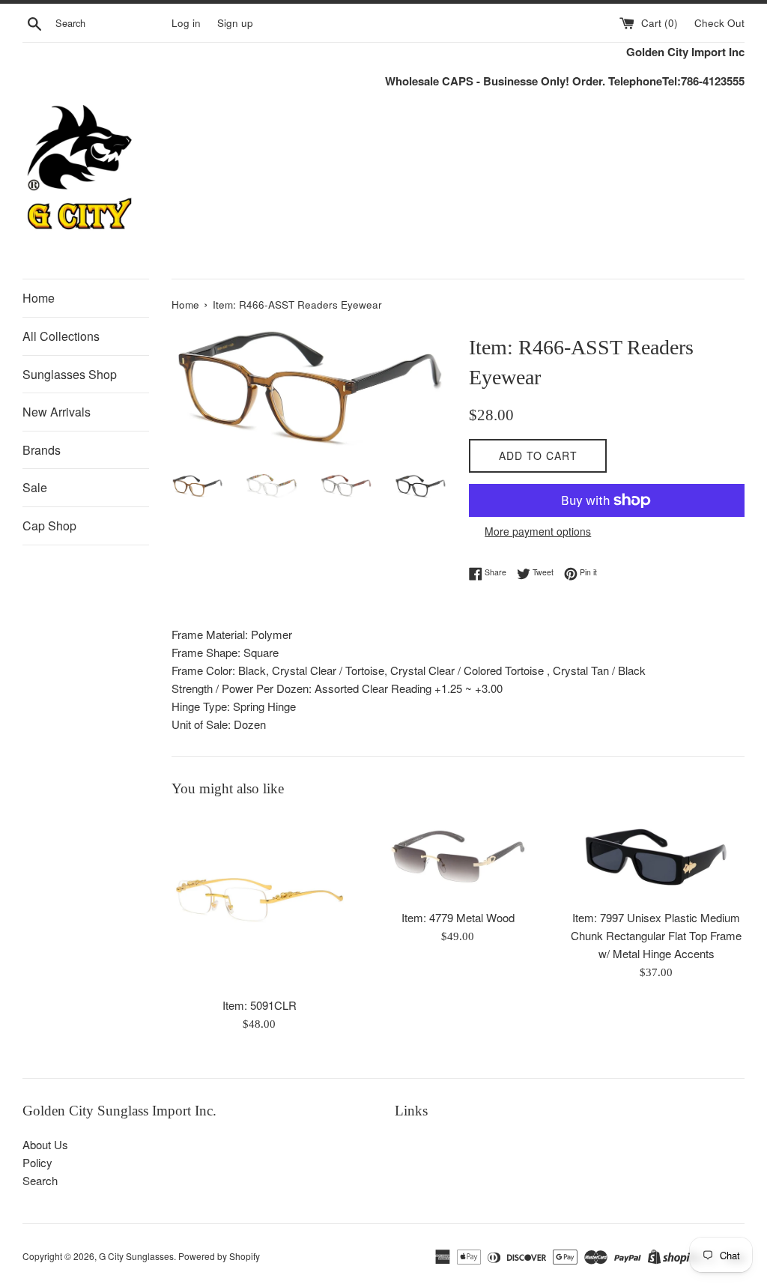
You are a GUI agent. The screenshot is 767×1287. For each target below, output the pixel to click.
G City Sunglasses (136, 1256)
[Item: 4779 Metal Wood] (458, 857)
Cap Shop (49, 525)
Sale (34, 487)
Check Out (719, 23)
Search (40, 1180)
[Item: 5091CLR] (260, 901)
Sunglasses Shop (69, 374)
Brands (41, 449)
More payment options (538, 531)
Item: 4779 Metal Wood (458, 917)
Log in (186, 23)
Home (38, 297)
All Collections (61, 336)
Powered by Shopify (219, 1256)
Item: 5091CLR (259, 1005)
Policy (37, 1162)
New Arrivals (56, 411)
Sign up (235, 23)
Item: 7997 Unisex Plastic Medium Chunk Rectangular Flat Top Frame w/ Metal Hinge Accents (656, 935)
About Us (45, 1144)
